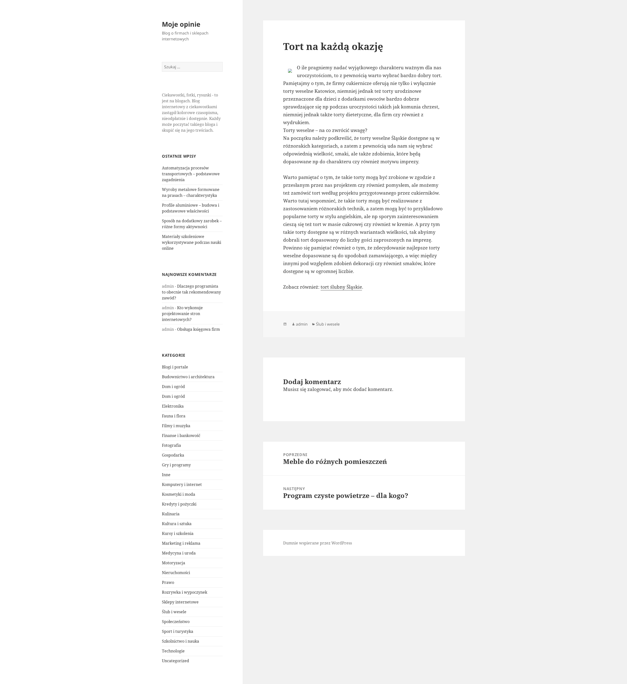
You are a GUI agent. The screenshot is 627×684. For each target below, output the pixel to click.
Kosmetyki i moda (178, 494)
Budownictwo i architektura (188, 376)
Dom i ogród (173, 386)
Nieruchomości (176, 572)
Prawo (168, 582)
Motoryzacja (173, 563)
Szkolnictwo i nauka (180, 641)
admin (302, 324)
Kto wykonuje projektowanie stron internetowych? (182, 313)
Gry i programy (176, 465)
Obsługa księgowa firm (198, 329)
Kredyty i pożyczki (179, 504)
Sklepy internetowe (180, 602)
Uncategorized (175, 660)
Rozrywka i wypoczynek (184, 592)
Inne (166, 474)
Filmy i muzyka (176, 425)
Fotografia (171, 445)
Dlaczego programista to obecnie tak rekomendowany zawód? (191, 292)
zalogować (319, 389)
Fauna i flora (173, 416)
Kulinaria (171, 514)
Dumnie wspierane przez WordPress (317, 543)
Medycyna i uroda (179, 553)
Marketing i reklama (181, 543)
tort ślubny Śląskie (341, 287)
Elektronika (173, 406)
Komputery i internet (182, 484)
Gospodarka (173, 455)
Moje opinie (181, 24)
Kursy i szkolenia (177, 533)
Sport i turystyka (177, 631)
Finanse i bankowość (181, 435)
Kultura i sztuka (177, 523)
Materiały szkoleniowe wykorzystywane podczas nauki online (191, 242)
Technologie (173, 651)
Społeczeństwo (176, 621)
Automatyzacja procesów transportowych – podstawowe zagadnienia (191, 173)
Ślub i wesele (174, 611)
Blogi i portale (175, 367)
